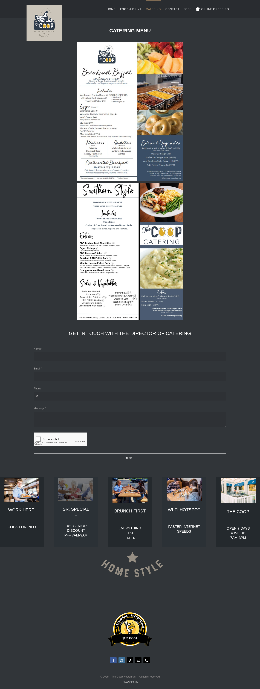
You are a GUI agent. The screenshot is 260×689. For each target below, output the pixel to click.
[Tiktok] (130, 660)
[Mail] (138, 660)
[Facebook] (113, 660)
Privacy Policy (130, 681)
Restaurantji (130, 615)
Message (40, 408)
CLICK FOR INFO (22, 527)
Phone (37, 388)
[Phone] (146, 660)
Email (38, 368)
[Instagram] (122, 660)
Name (38, 348)
